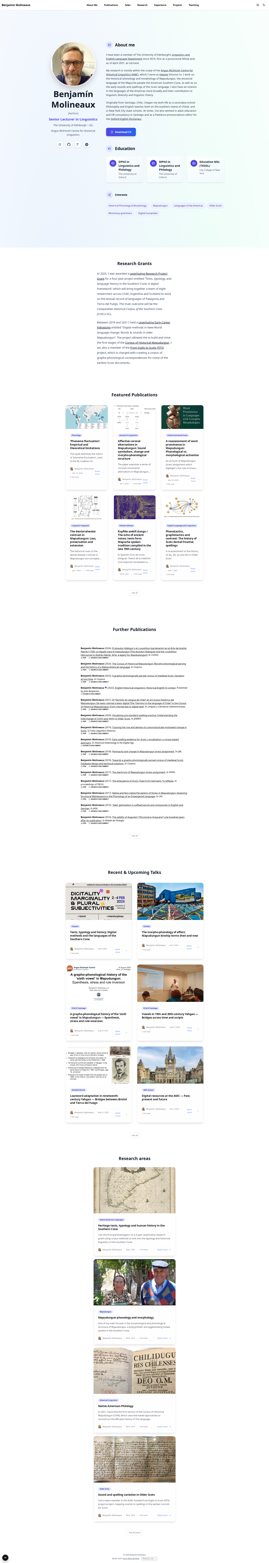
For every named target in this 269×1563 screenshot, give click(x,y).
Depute (163, 74)
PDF (84, 658)
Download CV (123, 132)
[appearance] (264, 5)
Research (142, 5)
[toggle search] (258, 5)
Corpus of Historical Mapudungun (147, 342)
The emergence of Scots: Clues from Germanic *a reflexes (143, 780)
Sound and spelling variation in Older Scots (126, 1495)
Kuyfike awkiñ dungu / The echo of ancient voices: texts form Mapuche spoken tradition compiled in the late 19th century (134, 540)
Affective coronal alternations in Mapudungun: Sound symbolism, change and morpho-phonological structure (133, 449)
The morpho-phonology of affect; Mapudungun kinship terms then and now (170, 933)
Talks (128, 5)
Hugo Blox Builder (130, 1558)
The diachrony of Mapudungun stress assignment (138, 772)
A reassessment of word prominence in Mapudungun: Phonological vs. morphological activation (182, 448)
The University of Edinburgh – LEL (73, 125)
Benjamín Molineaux (16, 5)
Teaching (194, 5)
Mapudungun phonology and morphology (126, 1317)
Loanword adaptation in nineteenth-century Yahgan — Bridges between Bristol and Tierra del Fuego (98, 1099)
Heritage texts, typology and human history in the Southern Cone (131, 1227)
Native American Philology (115, 1406)
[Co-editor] (106, 687)
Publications (111, 5)
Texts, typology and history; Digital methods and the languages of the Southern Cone (93, 935)
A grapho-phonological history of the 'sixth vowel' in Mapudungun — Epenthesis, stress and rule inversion (98, 1017)
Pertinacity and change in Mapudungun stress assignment (143, 751)
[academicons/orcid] (86, 144)
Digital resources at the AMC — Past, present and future (166, 1097)
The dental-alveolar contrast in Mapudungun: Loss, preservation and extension (83, 538)
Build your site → (149, 1558)
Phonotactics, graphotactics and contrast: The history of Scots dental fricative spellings (181, 538)
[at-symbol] (59, 144)
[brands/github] (68, 144)
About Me (92, 5)
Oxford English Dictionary (126, 119)
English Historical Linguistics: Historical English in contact (145, 687)
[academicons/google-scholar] (77, 144)
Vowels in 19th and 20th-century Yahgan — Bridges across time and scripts (170, 1015)
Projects (177, 5)
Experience (160, 5)
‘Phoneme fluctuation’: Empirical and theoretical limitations (85, 444)
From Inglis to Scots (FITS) (147, 348)
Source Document (99, 658)
